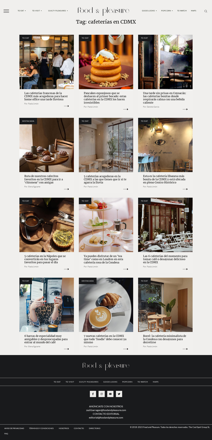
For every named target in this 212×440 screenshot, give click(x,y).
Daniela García (153, 106)
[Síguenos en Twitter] (119, 394)
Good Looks (148, 11)
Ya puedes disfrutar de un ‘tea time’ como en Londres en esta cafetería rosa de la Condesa (103, 259)
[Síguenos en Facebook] (93, 394)
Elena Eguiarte (34, 186)
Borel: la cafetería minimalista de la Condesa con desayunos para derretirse (164, 339)
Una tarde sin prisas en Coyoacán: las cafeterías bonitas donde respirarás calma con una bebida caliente (164, 97)
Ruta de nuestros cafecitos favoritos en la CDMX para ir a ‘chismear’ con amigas (43, 179)
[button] (6, 11)
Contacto (79, 428)
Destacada (28, 121)
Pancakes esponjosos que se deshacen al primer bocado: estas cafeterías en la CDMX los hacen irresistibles (105, 97)
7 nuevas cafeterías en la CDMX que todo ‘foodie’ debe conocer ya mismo (105, 339)
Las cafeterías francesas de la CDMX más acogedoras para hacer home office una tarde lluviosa (46, 96)
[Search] (206, 11)
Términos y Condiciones (41, 428)
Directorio (94, 428)
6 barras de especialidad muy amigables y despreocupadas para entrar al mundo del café (46, 339)
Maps (193, 11)
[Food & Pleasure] (103, 10)
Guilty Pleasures (57, 11)
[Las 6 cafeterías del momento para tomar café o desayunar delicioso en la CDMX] (165, 225)
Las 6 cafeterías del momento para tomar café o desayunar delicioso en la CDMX (165, 259)
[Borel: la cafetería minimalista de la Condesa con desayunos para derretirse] (165, 305)
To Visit (36, 11)
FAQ (6, 433)
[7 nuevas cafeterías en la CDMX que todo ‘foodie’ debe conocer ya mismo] (106, 305)
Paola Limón (33, 103)
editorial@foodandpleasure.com (106, 417)
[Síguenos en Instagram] (102, 394)
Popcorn (166, 11)
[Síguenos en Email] (110, 394)
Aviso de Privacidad (14, 428)
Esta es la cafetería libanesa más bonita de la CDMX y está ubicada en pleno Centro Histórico (164, 179)
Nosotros (64, 428)
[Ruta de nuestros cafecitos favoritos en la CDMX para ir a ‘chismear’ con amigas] (46, 145)
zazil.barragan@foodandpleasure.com (106, 410)
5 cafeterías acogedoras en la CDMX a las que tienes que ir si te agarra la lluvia (105, 179)
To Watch (182, 11)
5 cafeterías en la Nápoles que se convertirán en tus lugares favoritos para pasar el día (45, 259)
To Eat (21, 11)
